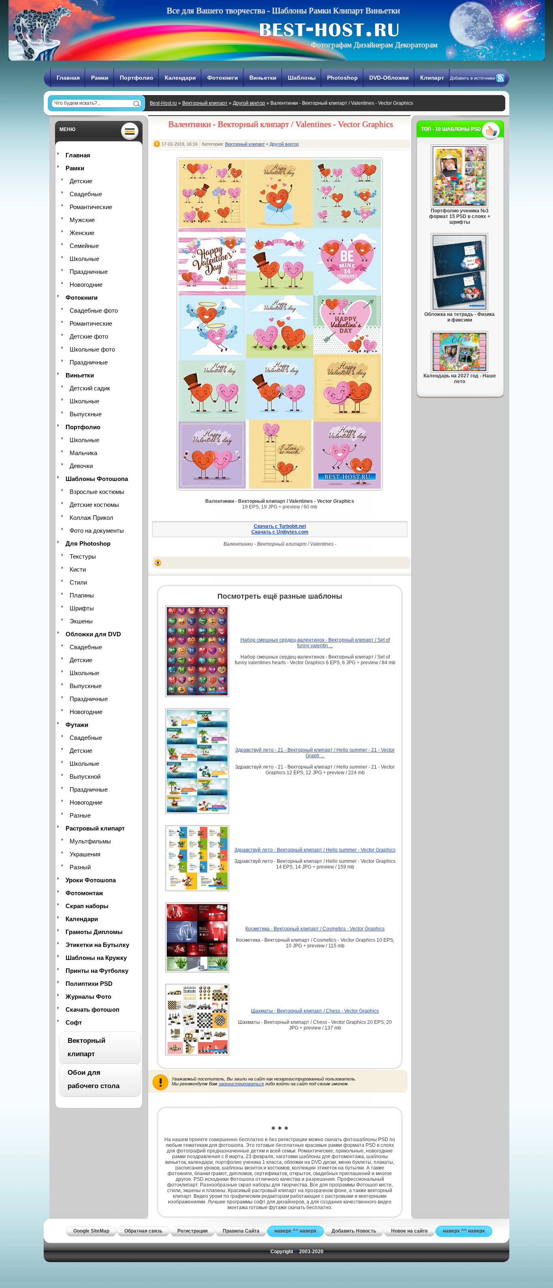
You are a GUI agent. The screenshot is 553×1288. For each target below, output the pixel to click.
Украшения (85, 854)
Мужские (82, 219)
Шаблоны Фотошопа (97, 478)
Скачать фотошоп (92, 1009)
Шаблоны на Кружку (96, 957)
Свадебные (86, 194)
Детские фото (89, 336)
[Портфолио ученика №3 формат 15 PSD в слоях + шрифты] (459, 204)
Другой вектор (249, 103)
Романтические (91, 206)
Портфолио (136, 77)
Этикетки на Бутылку (97, 944)
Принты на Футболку (97, 970)
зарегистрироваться (241, 1083)
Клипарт (432, 77)
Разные (80, 815)
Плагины (82, 595)
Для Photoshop (88, 543)
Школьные (84, 258)
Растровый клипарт (95, 828)
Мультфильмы (90, 841)
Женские (82, 232)
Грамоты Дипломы (94, 931)
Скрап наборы (87, 905)
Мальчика (83, 452)
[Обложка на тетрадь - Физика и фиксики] (459, 308)
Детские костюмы (94, 504)
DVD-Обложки (389, 77)
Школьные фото (92, 349)
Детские (81, 181)
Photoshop (342, 77)
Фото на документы (97, 530)
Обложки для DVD (93, 634)
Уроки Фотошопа (91, 880)
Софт (74, 1022)
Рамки (99, 77)
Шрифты (82, 608)
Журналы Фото (88, 996)
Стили (78, 582)
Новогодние (86, 284)
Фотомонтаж (84, 893)
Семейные (84, 245)
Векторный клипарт (205, 103)
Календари (180, 77)
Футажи (77, 724)
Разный (80, 867)
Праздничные (89, 271)
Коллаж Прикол (91, 517)
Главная (68, 77)
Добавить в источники (472, 78)
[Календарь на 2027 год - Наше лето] (459, 369)
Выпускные (86, 414)
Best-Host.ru (163, 103)
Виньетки (262, 77)
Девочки (81, 465)
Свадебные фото (94, 310)
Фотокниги (222, 77)
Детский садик (90, 388)
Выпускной (85, 776)
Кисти (78, 569)
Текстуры (83, 556)
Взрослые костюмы (97, 491)
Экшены (81, 621)
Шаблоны (302, 77)
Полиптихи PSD (89, 983)
